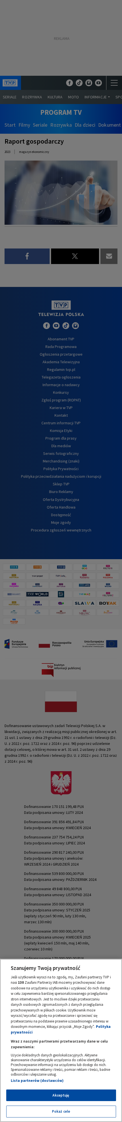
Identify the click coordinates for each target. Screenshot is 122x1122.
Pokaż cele (61, 1111)
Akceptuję (60, 1095)
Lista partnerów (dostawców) (37, 1080)
